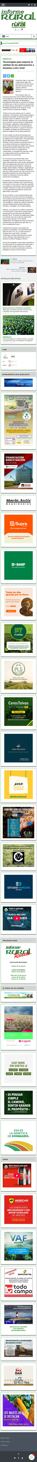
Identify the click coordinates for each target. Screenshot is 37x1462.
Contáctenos (4, 1445)
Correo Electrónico (29, 71)
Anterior (14, 259)
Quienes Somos (5, 1438)
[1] (31, 1458)
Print (20, 71)
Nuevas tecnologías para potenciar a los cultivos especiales (21, 261)
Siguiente (22, 267)
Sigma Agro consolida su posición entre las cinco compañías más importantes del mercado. (17, 309)
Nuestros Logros (5, 1441)
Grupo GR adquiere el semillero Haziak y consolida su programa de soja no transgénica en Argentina (18, 338)
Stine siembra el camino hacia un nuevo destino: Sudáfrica (16, 270)
